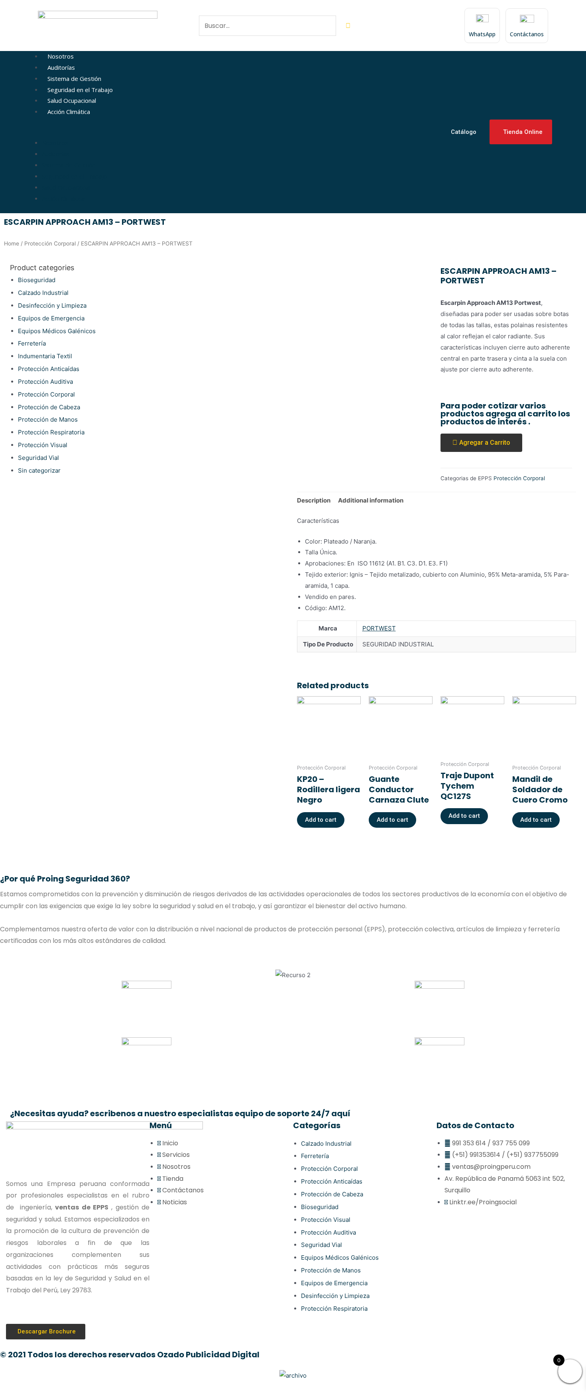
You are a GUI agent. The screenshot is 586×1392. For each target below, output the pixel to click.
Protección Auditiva (45, 381)
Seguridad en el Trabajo (80, 90)
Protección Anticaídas (48, 369)
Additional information (370, 500)
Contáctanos (527, 34)
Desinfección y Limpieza (52, 305)
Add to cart (320, 819)
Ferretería (32, 343)
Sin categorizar (39, 470)
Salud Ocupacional (71, 100)
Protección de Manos (48, 419)
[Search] (348, 26)
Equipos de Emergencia (51, 318)
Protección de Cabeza (49, 407)
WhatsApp (482, 34)
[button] (236, 132)
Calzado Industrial (43, 292)
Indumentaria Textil (45, 356)
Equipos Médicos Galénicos (57, 331)
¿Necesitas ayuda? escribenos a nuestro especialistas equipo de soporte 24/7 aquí (180, 1113)
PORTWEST (379, 628)
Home (11, 243)
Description (313, 500)
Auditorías (61, 67)
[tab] (313, 500)
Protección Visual (42, 445)
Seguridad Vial (38, 457)
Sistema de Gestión (74, 78)
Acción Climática (68, 112)
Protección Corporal (50, 243)
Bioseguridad (36, 280)
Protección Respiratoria (51, 432)
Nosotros (60, 56)
